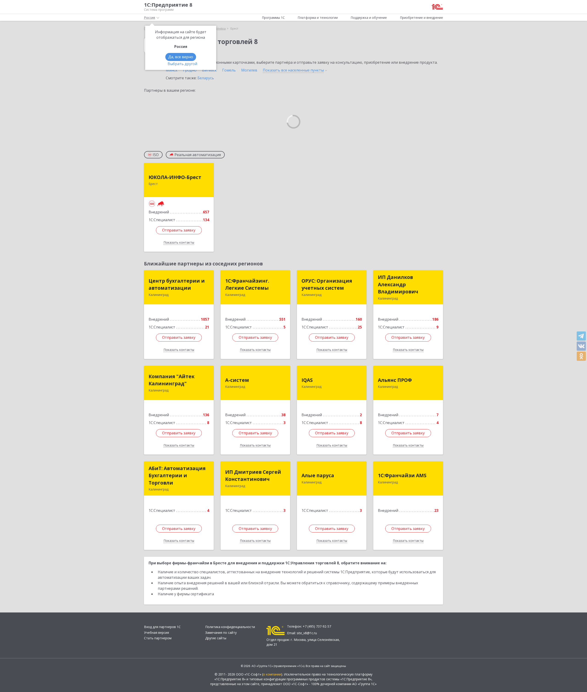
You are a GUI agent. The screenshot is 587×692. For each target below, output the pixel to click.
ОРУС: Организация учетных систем (327, 284)
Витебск (209, 70)
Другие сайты (215, 638)
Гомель (229, 70)
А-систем (237, 380)
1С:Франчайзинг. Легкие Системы (247, 284)
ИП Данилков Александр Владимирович (398, 284)
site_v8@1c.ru (307, 633)
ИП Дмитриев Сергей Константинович (253, 475)
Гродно (190, 70)
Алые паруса (318, 475)
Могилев (249, 70)
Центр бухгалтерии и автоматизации (177, 284)
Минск (171, 70)
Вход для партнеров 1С (162, 627)
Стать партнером (158, 638)
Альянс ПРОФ (395, 380)
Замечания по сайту (221, 632)
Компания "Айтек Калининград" (171, 380)
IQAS (307, 380)
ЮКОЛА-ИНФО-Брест (175, 177)
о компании (272, 674)
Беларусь (205, 77)
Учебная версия (156, 632)
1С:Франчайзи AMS (402, 475)
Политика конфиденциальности (230, 627)
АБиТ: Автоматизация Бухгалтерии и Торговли (177, 475)
